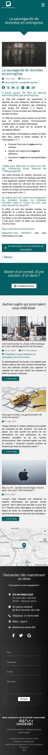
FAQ (24, 750)
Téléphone (11, 662)
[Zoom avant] (45, 531)
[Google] (29, 635)
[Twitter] (21, 635)
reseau (19, 354)
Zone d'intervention (15, 729)
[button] (24, 545)
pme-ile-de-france (21, 357)
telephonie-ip (29, 354)
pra (32, 82)
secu (7, 82)
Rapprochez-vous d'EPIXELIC (16, 233)
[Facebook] (13, 635)
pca (36, 82)
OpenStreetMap (41, 565)
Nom (9, 652)
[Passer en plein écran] (45, 540)
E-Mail (10, 672)
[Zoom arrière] (45, 535)
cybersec (14, 82)
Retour (8, 257)
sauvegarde (24, 82)
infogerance (10, 354)
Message (11, 681)
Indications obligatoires (24, 741)
